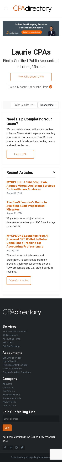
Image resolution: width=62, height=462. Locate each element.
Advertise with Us (11, 394)
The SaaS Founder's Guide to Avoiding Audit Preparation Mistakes (27, 205)
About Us (7, 384)
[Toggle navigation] (6, 8)
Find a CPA (20, 154)
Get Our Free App (11, 346)
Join (7, 427)
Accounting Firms (11, 339)
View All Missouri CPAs (31, 76)
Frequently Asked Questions (17, 372)
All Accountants (10, 335)
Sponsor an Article (12, 398)
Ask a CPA (8, 342)
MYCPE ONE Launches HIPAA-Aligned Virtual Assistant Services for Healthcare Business (31, 185)
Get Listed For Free (12, 357)
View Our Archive (18, 280)
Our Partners (9, 391)
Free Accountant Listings (15, 365)
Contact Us (8, 387)
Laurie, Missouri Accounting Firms (29, 86)
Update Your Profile (12, 368)
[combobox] (24, 105)
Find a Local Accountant (15, 331)
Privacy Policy (9, 402)
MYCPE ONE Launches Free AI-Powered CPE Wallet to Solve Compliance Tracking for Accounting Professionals (28, 241)
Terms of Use (9, 405)
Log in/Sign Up (10, 361)
